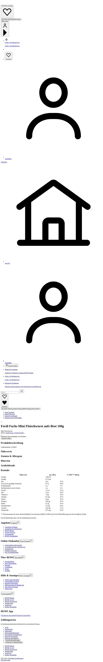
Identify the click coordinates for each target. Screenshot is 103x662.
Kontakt (7, 571)
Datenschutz (9, 629)
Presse (7, 569)
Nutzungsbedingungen (12, 633)
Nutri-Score (8, 589)
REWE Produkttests (11, 536)
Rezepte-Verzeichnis (11, 583)
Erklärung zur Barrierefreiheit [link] (14, 642)
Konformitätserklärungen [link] (13, 640)
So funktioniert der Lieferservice (15, 547)
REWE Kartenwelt (11, 601)
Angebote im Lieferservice (13, 529)
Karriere (7, 565)
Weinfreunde (9, 603)
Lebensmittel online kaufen (13, 545)
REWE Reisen (9, 598)
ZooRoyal (8, 605)
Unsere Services (10, 532)
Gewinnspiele (9, 534)
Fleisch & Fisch (10, 414)
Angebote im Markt (11, 527)
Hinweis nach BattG (11, 636)
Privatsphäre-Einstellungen (13, 635)
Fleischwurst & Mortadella (13, 418)
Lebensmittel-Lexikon (12, 581)
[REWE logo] (4, 162)
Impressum (8, 631)
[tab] (51, 451)
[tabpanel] (51, 494)
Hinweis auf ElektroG (12, 638)
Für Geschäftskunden (11, 552)
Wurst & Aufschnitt (11, 416)
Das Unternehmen (10, 563)
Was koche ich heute (11, 587)
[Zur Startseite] (7, 4)
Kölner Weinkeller (10, 607)
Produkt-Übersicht (10, 551)
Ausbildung (8, 567)
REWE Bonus (9, 531)
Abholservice (9, 549)
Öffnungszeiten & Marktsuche (14, 585)
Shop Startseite (9, 412)
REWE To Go (9, 600)
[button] (1, 421)
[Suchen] (21, 391)
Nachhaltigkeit (9, 561)
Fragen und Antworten (12, 580)
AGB (6, 627)
